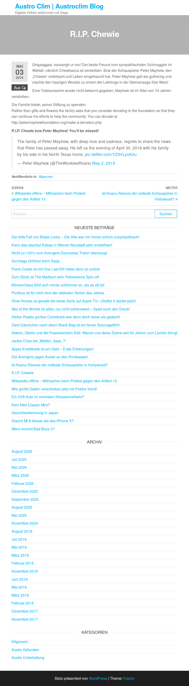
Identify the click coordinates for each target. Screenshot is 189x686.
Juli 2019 (19, 539)
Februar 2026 (23, 483)
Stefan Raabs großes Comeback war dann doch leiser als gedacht (66, 316)
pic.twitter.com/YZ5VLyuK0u (111, 154)
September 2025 (25, 499)
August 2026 (22, 451)
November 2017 (25, 619)
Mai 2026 (19, 467)
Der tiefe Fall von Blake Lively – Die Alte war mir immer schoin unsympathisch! (75, 237)
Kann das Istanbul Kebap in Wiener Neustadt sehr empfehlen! (62, 245)
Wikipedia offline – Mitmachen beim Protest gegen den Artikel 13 (64, 380)
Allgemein (46, 176)
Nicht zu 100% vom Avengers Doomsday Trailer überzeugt (59, 252)
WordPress (98, 678)
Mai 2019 (19, 547)
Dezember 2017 (25, 611)
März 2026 (20, 475)
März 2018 (20, 595)
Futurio (129, 678)
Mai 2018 (19, 587)
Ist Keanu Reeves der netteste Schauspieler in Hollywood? (60, 364)
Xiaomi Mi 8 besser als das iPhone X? (43, 420)
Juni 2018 (20, 579)
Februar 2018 (23, 603)
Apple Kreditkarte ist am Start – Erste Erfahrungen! (53, 349)
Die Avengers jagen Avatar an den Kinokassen (50, 356)
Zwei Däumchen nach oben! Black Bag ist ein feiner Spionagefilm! (66, 325)
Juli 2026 (19, 459)
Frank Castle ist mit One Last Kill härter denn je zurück (56, 269)
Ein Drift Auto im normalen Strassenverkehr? (48, 396)
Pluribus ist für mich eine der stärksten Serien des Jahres (58, 292)
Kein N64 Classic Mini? (31, 404)
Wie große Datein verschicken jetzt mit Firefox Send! (54, 389)
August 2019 (22, 531)
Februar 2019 (23, 563)
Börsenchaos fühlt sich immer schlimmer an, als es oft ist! (58, 285)
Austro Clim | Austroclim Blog (59, 6)
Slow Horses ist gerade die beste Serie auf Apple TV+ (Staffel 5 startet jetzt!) (74, 301)
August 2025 (22, 507)
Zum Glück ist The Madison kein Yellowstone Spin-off (55, 276)
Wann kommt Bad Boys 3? (33, 428)
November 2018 (25, 571)
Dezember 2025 (25, 491)
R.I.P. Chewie (23, 372)
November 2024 (25, 523)
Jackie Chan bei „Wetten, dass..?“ (39, 340)
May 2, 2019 (103, 163)
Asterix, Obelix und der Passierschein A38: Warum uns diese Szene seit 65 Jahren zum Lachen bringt (94, 332)
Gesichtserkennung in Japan (35, 412)
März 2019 (20, 555)
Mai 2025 (19, 515)
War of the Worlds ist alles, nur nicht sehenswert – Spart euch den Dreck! (71, 309)
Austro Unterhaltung (28, 657)
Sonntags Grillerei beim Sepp (36, 261)
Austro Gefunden (25, 649)
